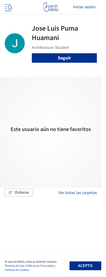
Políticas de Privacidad (39, 266)
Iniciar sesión (84, 7)
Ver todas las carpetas (78, 193)
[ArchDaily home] (50, 7)
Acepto (85, 266)
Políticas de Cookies (17, 270)
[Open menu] (8, 7)
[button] (19, 193)
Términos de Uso (14, 266)
